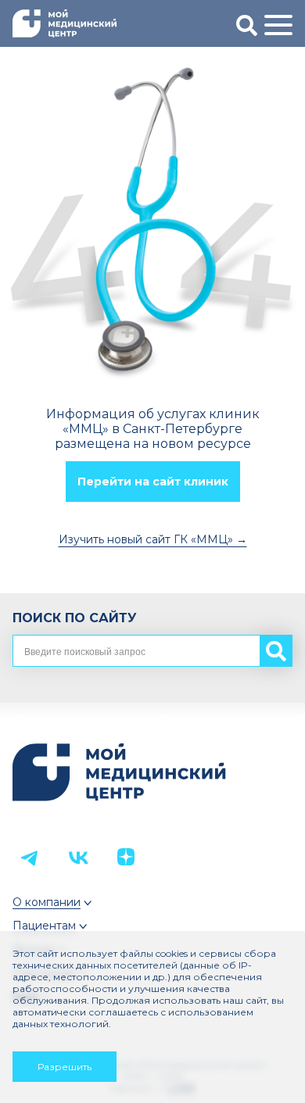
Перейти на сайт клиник (152, 482)
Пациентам (44, 926)
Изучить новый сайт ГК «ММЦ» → (153, 539)
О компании (47, 902)
